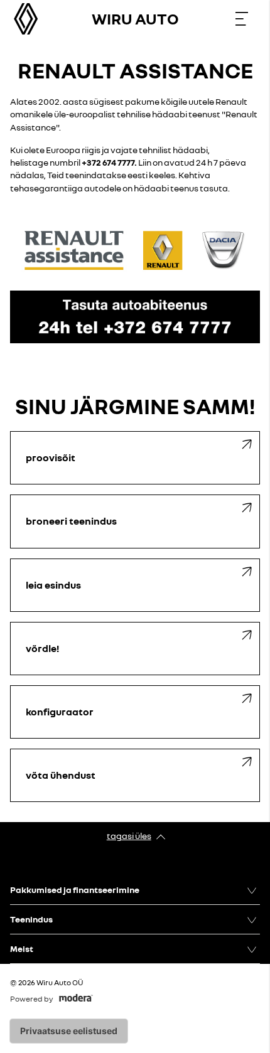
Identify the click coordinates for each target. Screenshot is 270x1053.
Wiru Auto (135, 18)
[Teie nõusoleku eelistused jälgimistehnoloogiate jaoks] (68, 1031)
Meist (21, 948)
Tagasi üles (129, 835)
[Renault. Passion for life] (26, 19)
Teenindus (31, 919)
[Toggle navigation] (241, 19)
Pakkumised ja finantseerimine (74, 889)
